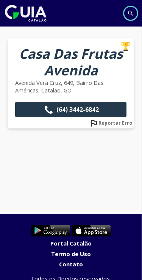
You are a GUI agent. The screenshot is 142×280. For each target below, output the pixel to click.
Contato (71, 264)
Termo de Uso (71, 254)
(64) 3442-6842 (77, 109)
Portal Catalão (71, 243)
